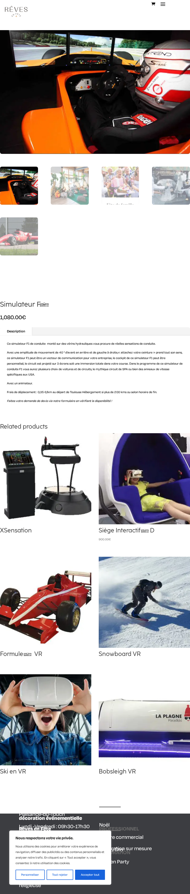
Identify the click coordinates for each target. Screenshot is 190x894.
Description (16, 331)
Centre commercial (121, 837)
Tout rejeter (60, 875)
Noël (104, 825)
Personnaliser (30, 875)
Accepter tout (90, 875)
